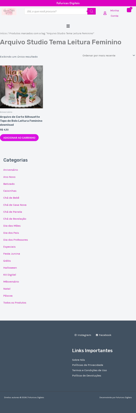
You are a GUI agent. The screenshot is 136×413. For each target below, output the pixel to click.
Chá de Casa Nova (15, 204)
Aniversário (10, 169)
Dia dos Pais (11, 232)
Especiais (9, 246)
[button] (68, 26)
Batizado (9, 183)
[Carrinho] (129, 10)
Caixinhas (9, 190)
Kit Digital (9, 274)
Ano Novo (9, 176)
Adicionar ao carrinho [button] (19, 137)
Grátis (7, 260)
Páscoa (8, 295)
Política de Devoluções (86, 375)
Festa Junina (11, 253)
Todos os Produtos (14, 302)
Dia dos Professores (15, 239)
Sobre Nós (78, 359)
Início (3, 33)
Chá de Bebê (11, 197)
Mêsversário (11, 281)
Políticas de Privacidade (87, 365)
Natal (6, 288)
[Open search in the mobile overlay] (60, 11)
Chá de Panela (12, 211)
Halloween (10, 267)
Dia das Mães (12, 225)
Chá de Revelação (14, 218)
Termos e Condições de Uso (89, 370)
